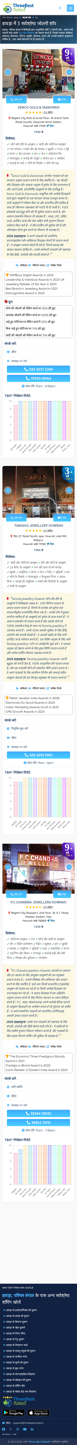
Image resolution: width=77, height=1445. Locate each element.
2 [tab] (35, 90)
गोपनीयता (6, 1434)
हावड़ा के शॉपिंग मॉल (15, 1385)
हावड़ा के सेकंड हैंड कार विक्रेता (21, 1391)
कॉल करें (17, 99)
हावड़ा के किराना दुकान (16, 1321)
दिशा (51, 126)
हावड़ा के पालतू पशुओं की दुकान (20, 1351)
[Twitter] (10, 1429)
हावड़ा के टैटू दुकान (15, 1339)
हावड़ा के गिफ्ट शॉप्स (15, 1333)
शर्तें (14, 1434)
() (48, 112)
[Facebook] (3, 1429)
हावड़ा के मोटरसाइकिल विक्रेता (20, 1374)
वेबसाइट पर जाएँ (19, 361)
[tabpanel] (38, 74)
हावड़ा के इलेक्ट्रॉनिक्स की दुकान (21, 1310)
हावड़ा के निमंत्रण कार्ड (17, 1345)
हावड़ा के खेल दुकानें (15, 1327)
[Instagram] (17, 1429)
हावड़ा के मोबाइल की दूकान (18, 1380)
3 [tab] (38, 90)
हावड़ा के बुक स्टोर (15, 1368)
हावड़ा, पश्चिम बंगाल (18, 1295)
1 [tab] (32, 90)
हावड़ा (16, 17)
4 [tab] (41, 90)
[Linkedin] (32, 1429)
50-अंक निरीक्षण (26, 33)
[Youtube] (25, 1429)
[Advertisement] (38, 1244)
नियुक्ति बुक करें (19, 728)
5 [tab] (44, 90)
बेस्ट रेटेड (6, 17)
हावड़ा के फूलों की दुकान (17, 1362)
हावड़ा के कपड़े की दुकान (17, 1316)
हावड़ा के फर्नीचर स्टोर (16, 1356)
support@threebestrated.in (28, 1422)
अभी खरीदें (16, 1087)
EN (36, 17)
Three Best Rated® (39, 1441)
